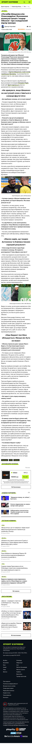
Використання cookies (9, 686)
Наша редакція (7, 695)
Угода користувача (8, 688)
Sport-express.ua (13, 85)
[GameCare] (24, 736)
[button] (24, 2)
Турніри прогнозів (21, 676)
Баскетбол (6, 662)
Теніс (4, 669)
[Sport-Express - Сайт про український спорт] (9, 2)
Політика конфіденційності (10, 683)
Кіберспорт (19, 662)
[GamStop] (16, 733)
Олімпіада (19, 660)
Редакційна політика (8, 690)
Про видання (6, 681)
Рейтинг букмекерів (21, 667)
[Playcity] (10, 729)
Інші (3, 525)
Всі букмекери (16, 487)
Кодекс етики (6, 693)
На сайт (25, 477)
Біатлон (5, 672)
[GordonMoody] (21, 729)
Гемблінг (18, 672)
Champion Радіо (23, 83)
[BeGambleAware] (12, 736)
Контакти (5, 697)
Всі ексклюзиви (16, 635)
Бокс (4, 665)
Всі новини (16, 591)
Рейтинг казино (20, 669)
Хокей (4, 667)
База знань (19, 674)
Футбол (4, 11)
